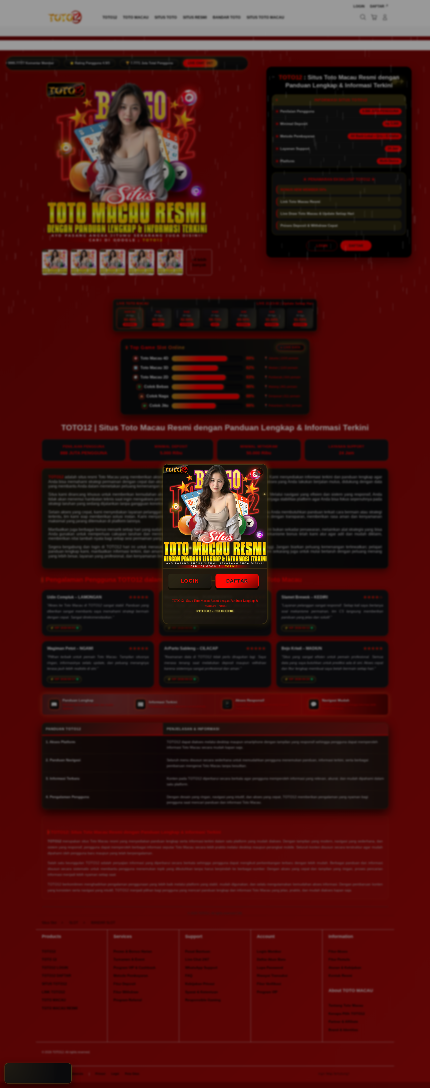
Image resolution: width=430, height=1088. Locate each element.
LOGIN (190, 581)
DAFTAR (237, 581)
